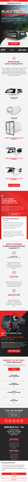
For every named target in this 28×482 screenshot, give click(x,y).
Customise (14, 476)
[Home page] (14, 3)
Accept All (14, 473)
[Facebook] (6, 420)
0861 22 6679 (14, 1)
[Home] (2, 3)
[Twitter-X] (14, 420)
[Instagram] (10, 420)
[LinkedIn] (18, 420)
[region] (14, 471)
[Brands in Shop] (8, 50)
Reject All (14, 479)
